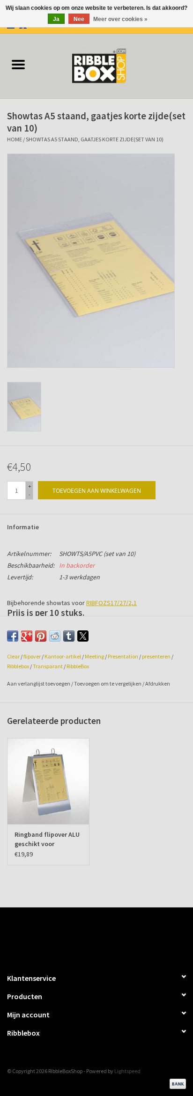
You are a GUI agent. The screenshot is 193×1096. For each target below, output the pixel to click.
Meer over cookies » (120, 19)
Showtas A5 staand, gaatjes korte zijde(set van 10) (94, 139)
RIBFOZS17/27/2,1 (111, 603)
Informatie (23, 527)
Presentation (123, 656)
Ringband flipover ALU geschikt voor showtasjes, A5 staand (48, 839)
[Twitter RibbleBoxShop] (104, 935)
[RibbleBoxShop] (114, 65)
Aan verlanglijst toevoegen (39, 683)
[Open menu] (18, 64)
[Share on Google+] (26, 636)
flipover (32, 656)
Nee (79, 19)
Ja (56, 19)
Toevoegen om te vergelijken (108, 683)
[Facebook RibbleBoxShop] (88, 935)
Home (14, 139)
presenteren (156, 656)
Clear (13, 656)
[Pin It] (40, 636)
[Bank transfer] (176, 1082)
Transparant (48, 666)
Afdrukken (157, 683)
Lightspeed (127, 1070)
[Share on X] (83, 636)
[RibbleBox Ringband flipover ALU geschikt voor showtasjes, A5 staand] (48, 781)
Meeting (94, 656)
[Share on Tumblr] (68, 636)
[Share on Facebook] (12, 636)
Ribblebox (18, 666)
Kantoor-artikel (63, 656)
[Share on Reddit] (54, 636)
